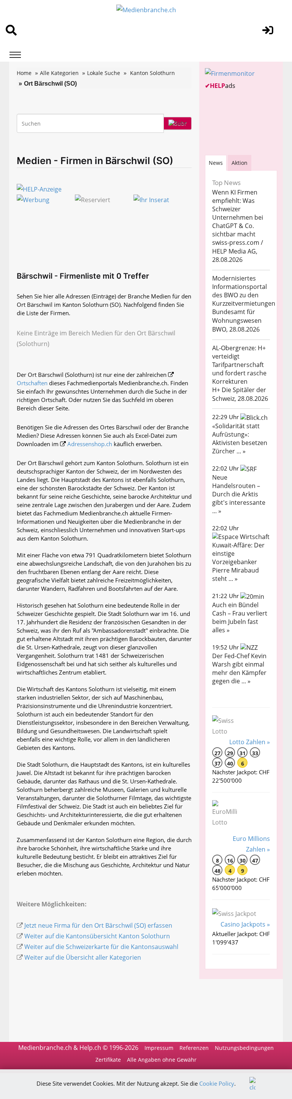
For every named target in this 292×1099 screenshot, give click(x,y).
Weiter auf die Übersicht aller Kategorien (82, 957)
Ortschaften (32, 383)
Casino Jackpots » (245, 924)
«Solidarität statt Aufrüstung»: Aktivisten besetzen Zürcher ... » (239, 438)
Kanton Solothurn (152, 73)
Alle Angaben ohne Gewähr (162, 1059)
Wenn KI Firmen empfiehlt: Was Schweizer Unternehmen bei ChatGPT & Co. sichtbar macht (237, 213)
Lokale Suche (103, 73)
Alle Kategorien (59, 73)
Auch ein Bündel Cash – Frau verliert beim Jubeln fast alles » (239, 617)
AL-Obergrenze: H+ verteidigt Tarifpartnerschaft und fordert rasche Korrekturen (239, 365)
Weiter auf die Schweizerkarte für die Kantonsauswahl (101, 947)
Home (24, 73)
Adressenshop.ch (89, 444)
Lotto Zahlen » (249, 742)
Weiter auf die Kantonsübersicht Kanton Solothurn (97, 936)
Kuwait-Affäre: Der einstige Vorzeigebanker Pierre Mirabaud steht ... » (238, 562)
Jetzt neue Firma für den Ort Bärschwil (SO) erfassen (98, 925)
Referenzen (194, 1047)
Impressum (158, 1047)
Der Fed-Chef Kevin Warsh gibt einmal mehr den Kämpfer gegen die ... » (239, 668)
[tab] (216, 163)
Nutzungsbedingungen (244, 1047)
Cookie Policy (216, 1083)
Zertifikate (108, 1059)
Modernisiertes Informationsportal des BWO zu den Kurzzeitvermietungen (243, 291)
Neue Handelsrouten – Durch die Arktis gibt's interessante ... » (238, 494)
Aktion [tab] (240, 162)
